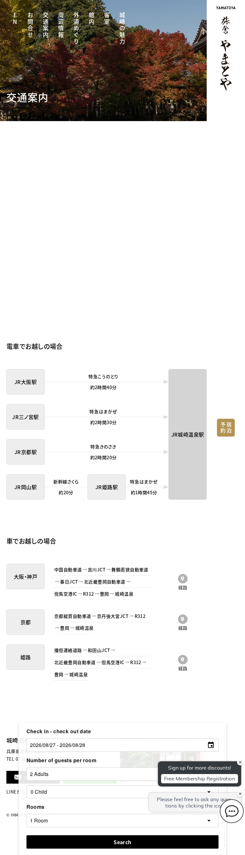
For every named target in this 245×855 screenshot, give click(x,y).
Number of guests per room (61, 760)
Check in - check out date (58, 731)
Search (122, 842)
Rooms (35, 806)
